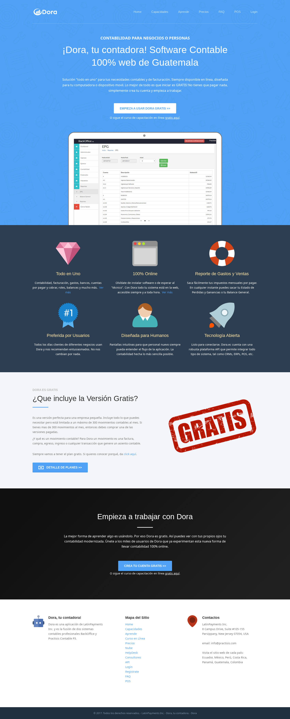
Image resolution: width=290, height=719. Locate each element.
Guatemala (221, 662)
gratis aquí (172, 118)
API (127, 662)
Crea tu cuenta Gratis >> (145, 566)
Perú (228, 657)
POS (237, 11)
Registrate (132, 671)
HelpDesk (131, 652)
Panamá (207, 662)
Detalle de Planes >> (64, 467)
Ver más (167, 292)
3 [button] (149, 221)
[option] (145, 183)
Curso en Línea (135, 638)
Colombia (236, 662)
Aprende (183, 11)
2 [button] (145, 221)
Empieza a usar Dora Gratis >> (145, 108)
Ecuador (207, 657)
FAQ (222, 11)
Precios (204, 11)
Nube (129, 648)
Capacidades (159, 11)
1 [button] (141, 221)
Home (137, 11)
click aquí (130, 454)
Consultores (133, 657)
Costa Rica (239, 657)
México (219, 657)
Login (254, 11)
